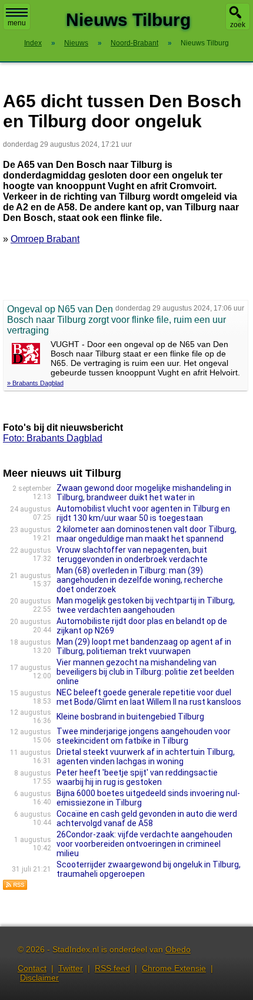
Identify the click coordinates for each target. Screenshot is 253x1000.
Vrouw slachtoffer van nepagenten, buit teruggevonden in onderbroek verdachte (132, 554)
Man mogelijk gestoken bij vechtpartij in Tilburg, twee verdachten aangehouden (145, 605)
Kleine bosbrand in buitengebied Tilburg (130, 716)
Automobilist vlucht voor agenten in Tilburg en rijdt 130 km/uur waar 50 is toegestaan (143, 513)
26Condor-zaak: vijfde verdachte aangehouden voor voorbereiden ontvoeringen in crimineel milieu (144, 844)
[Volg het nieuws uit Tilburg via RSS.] (15, 887)
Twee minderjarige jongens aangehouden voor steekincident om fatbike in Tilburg (143, 736)
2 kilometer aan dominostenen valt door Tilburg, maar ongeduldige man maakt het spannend (146, 533)
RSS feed (112, 968)
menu (17, 23)
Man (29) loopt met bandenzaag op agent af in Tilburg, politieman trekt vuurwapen (143, 646)
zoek (237, 25)
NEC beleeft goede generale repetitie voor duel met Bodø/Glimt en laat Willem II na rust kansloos (148, 697)
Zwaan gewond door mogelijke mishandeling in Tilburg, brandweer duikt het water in (143, 492)
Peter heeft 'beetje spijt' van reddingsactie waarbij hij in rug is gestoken (137, 777)
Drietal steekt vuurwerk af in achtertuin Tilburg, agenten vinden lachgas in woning (145, 756)
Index (33, 43)
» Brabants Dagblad (35, 383)
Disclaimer (39, 977)
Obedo (178, 949)
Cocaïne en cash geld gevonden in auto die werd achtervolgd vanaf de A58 (146, 818)
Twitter (70, 968)
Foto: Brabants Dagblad (52, 438)
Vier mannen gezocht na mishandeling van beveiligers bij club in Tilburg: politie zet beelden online (145, 672)
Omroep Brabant (45, 239)
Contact (32, 968)
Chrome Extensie (174, 968)
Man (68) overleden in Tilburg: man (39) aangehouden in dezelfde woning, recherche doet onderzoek (139, 580)
